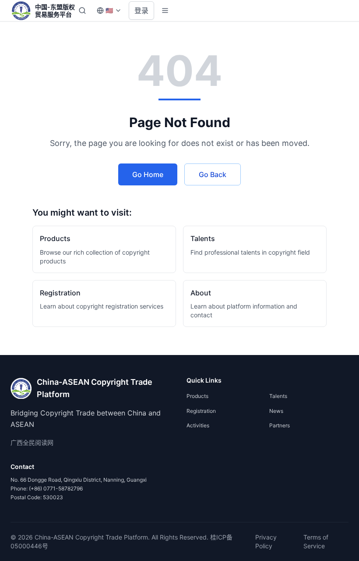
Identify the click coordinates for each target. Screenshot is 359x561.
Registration (201, 411)
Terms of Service (315, 541)
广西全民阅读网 (32, 442)
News (276, 411)
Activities (198, 425)
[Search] (82, 10)
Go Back (212, 174)
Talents (278, 396)
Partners (279, 425)
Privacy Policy (266, 541)
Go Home (147, 174)
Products (197, 396)
